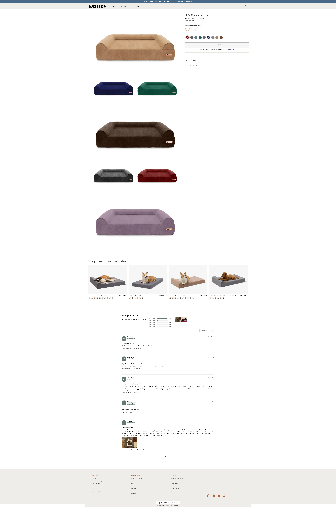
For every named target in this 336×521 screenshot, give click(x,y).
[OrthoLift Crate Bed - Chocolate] (132, 298)
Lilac (204, 37)
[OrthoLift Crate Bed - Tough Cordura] (140, 298)
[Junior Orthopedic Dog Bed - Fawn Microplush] (188, 298)
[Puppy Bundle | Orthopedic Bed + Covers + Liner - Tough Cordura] (215, 298)
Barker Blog (95, 488)
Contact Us (134, 481)
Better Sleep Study (97, 483)
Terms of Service (175, 488)
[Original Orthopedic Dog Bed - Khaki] (95, 298)
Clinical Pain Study (97, 481)
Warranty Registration (177, 478)
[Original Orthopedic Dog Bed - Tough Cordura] (105, 298)
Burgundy (187, 37)
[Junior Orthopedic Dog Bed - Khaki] (173, 298)
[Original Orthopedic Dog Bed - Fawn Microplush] (107, 298)
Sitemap (133, 493)
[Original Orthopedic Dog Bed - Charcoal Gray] (100, 298)
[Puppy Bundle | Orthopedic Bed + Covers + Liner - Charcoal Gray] (218, 298)
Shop (114, 6)
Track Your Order (136, 486)
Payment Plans (174, 491)
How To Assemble (136, 491)
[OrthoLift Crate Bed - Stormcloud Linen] (137, 298)
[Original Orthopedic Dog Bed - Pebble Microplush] (110, 298)
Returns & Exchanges (137, 478)
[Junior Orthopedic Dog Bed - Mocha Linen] (175, 298)
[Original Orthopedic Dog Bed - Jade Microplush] (112, 298)
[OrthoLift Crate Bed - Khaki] (130, 298)
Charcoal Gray (191, 37)
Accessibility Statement (177, 486)
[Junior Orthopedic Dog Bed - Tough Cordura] (185, 298)
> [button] (173, 456)
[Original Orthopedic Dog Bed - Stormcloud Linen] (102, 298)
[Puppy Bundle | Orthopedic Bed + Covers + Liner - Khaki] (221, 298)
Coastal (196, 37)
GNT (196, 29)
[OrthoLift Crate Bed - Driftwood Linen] (135, 298)
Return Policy (191, 65)
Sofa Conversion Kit (127, 348)
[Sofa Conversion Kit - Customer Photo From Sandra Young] (184, 319)
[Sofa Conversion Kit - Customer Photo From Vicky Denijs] (178, 319)
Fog (212, 37)
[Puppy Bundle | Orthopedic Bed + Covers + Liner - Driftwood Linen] (210, 298)
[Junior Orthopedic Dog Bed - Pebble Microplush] (190, 298)
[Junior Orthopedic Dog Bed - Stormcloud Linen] (183, 298)
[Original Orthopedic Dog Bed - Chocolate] (97, 298)
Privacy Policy (174, 483)
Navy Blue (208, 37)
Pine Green (200, 37)
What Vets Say (96, 486)
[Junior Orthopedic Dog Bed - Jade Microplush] (193, 298)
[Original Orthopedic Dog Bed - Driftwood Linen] (89, 298)
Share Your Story (96, 491)
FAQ (132, 483)
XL (192, 29)
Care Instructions (193, 60)
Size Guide (135, 6)
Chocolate (221, 37)
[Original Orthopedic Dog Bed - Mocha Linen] (92, 298)
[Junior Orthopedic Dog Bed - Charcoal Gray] (180, 298)
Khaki (217, 37)
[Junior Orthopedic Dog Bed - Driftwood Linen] (178, 298)
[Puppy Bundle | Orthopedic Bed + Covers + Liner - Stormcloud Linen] (213, 298)
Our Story (94, 478)
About (123, 6)
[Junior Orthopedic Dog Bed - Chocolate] (170, 298)
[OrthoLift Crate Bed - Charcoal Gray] (143, 298)
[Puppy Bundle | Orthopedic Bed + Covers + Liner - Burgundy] (223, 298)
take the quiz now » (184, 1)
